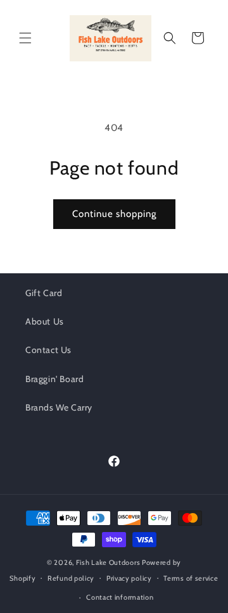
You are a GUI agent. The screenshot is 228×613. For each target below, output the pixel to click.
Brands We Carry (58, 407)
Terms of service (190, 578)
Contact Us (48, 350)
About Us (44, 321)
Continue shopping (114, 214)
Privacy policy (129, 578)
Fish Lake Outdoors (108, 562)
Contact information (119, 597)
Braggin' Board (54, 379)
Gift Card (43, 293)
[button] (25, 38)
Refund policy (71, 578)
